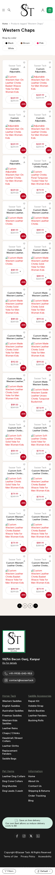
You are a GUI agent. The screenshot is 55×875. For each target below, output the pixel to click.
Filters (10, 871)
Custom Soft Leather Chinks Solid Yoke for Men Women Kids (14, 432)
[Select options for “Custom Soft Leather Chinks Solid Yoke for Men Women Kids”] (15, 452)
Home (5, 24)
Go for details (9, 663)
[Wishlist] (24, 63)
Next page (35, 606)
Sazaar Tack (15, 66)
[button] (15, 191)
